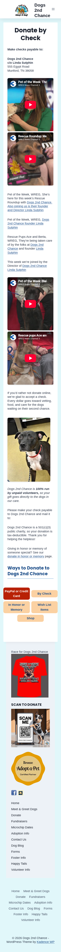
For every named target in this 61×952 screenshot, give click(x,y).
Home (15, 803)
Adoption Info (20, 833)
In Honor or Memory (16, 607)
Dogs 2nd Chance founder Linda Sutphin (28, 223)
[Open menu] (53, 9)
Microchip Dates (22, 827)
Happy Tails (19, 863)
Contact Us (18, 839)
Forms (15, 851)
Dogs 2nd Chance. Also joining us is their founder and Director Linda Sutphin (29, 206)
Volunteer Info (20, 869)
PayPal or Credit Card (16, 594)
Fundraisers (19, 821)
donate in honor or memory (25, 556)
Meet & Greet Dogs (24, 809)
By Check (44, 593)
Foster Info (18, 857)
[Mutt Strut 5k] (30, 676)
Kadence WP (46, 942)
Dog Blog (17, 845)
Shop (30, 618)
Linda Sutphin (16, 270)
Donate (16, 815)
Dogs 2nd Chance (34, 265)
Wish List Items (44, 607)
